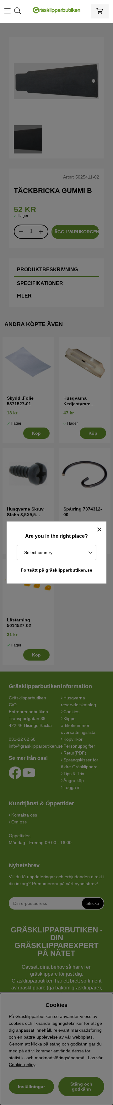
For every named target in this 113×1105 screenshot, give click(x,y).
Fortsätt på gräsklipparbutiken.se (56, 570)
